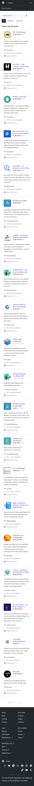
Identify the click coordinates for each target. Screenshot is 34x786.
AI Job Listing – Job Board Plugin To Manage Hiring (20, 606)
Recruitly (16, 671)
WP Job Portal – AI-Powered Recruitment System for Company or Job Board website (21, 132)
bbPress (5, 750)
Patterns (21, 722)
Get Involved (22, 728)
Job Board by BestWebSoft (19, 640)
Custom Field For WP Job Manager (19, 306)
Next (23, 702)
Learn (4, 728)
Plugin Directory (6, 8)
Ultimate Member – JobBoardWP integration (19, 375)
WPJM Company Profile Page (19, 405)
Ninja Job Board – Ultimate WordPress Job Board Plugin (20, 504)
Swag (20, 738)
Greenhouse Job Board (17, 439)
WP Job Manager (19, 32)
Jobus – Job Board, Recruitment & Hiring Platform (21, 571)
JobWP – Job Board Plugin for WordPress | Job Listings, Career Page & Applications (21, 236)
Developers (5, 734)
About (4, 712)
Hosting (4, 719)
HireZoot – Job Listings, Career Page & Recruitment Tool (21, 65)
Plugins (20, 719)
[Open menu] (31, 2)
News (4, 716)
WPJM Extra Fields (20, 201)
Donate (21, 734)
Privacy (4, 722)
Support (4, 731)
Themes (20, 716)
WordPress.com (8, 743)
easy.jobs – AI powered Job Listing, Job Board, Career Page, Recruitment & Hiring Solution (21, 167)
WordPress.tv (7, 738)
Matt (4, 747)
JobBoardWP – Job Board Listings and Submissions (20, 271)
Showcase (21, 712)
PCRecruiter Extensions (17, 340)
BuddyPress (7, 753)
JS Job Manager (19, 468)
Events (20, 731)
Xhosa (8, 761)
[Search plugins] (26, 15)
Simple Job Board (19, 97)
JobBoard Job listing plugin (18, 536)
